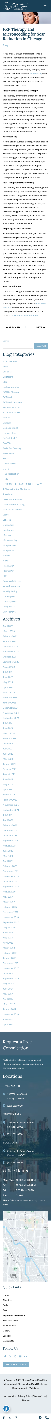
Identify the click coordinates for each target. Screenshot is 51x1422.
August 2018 (9, 927)
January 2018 (9, 958)
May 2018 (8, 937)
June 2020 (8, 850)
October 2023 (10, 743)
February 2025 (10, 697)
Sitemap (25, 1400)
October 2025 (10, 656)
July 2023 (7, 748)
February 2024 (10, 738)
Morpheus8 (9, 550)
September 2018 (11, 922)
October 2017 (10, 973)
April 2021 (8, 820)
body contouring (11, 387)
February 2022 (10, 799)
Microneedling (10, 540)
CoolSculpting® (10, 427)
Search (6, 341)
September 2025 (11, 661)
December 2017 (10, 963)
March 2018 (9, 947)
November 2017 (11, 968)
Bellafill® (7, 371)
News (5, 560)
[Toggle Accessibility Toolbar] (6, 1408)
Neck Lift (7, 555)
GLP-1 (6, 468)
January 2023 (9, 764)
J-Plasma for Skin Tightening (16, 489)
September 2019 (11, 886)
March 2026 (9, 631)
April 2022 (8, 789)
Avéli (5, 366)
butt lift (6, 417)
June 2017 (8, 988)
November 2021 (11, 804)
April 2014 (8, 1024)
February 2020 (10, 866)
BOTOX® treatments (13, 402)
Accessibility (10, 1396)
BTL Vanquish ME (11, 412)
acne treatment (10, 361)
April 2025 (8, 687)
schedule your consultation (24, 315)
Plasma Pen (8, 570)
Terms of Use (39, 1396)
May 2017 (8, 993)
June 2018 (8, 932)
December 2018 (10, 912)
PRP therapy (36, 73)
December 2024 (10, 707)
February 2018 (10, 952)
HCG (5, 478)
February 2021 (10, 825)
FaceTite (7, 443)
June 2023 (8, 753)
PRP (5, 576)
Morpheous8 (9, 545)
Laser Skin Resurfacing (14, 504)
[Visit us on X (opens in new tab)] (10, 1356)
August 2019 (9, 891)
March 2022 (9, 794)
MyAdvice (34, 1388)
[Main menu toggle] (45, 6)
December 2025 (10, 646)
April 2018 (8, 942)
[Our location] (40, 1417)
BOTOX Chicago (11, 392)
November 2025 (11, 651)
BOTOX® (7, 397)
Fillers (6, 458)
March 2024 (9, 733)
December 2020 (10, 830)
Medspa (7, 535)
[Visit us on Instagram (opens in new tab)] (15, 1356)
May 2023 (8, 758)
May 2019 (8, 896)
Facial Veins (8, 453)
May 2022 (8, 784)
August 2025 (9, 666)
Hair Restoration (11, 473)
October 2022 (10, 769)
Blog (5, 45)
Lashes (6, 514)
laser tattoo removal (13, 509)
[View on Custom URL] (25, 1245)
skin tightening (10, 591)
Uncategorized (10, 601)
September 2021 (11, 809)
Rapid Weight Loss (12, 581)
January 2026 (9, 641)
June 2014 (8, 1019)
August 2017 (9, 983)
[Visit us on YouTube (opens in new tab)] (25, 1356)
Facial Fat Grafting (12, 448)
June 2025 (8, 677)
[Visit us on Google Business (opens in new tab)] (20, 1356)
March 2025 (9, 692)
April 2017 (8, 998)
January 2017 (9, 1009)
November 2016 (11, 1014)
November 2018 (11, 917)
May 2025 (8, 682)
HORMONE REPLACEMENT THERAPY (22, 484)
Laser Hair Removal (12, 499)
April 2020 (8, 861)
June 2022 (8, 779)
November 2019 (11, 876)
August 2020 (9, 845)
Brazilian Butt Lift (11, 407)
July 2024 (7, 723)
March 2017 (9, 1004)
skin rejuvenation (11, 586)
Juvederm (7, 494)
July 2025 (7, 672)
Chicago (7, 422)
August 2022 (9, 774)
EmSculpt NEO (10, 438)
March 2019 (9, 901)
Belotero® (8, 376)
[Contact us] (47, 1417)
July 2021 (7, 815)
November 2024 (11, 712)
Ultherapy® (9, 596)
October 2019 (10, 881)
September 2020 (11, 840)
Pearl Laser (8, 565)
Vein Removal (9, 611)
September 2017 (11, 978)
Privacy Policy (25, 1396)
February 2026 (10, 636)
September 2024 (11, 718)
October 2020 (10, 835)
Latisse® (7, 519)
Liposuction (8, 524)
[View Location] (5, 1094)
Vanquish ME (9, 606)
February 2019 (10, 907)
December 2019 (10, 871)
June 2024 (8, 728)
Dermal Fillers (9, 432)
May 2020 (8, 855)
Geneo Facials (9, 463)
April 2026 (8, 626)
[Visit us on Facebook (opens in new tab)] (5, 1356)
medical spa (8, 530)
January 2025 (9, 702)
